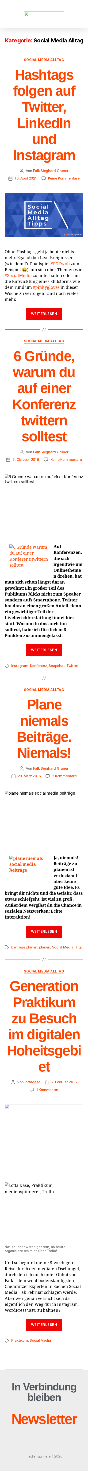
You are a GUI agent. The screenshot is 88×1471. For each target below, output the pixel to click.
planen (44, 947)
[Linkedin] (62, 1407)
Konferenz (38, 665)
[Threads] (44, 1407)
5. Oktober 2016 (25, 459)
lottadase (32, 1082)
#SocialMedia (18, 275)
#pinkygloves (46, 287)
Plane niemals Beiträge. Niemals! (44, 729)
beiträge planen (24, 947)
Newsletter (44, 1419)
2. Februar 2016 (64, 1082)
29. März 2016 (29, 776)
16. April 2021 (26, 178)
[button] (13, 14)
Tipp (78, 947)
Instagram (19, 665)
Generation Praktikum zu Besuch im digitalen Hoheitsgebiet (44, 1026)
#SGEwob (60, 264)
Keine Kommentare (64, 178)
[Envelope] (25, 1407)
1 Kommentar (47, 1089)
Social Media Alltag (44, 60)
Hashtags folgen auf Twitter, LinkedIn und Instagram (44, 115)
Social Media (62, 947)
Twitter (72, 665)
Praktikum (19, 1340)
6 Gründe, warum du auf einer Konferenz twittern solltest (44, 396)
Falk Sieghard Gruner (51, 170)
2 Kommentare (64, 776)
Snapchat (57, 665)
